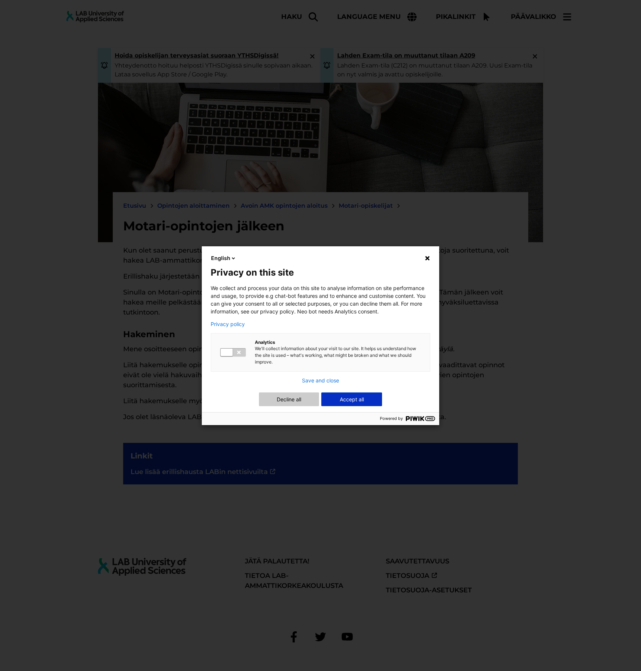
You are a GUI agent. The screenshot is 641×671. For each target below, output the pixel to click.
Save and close (320, 381)
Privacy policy (228, 324)
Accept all (352, 399)
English (220, 258)
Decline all (289, 399)
